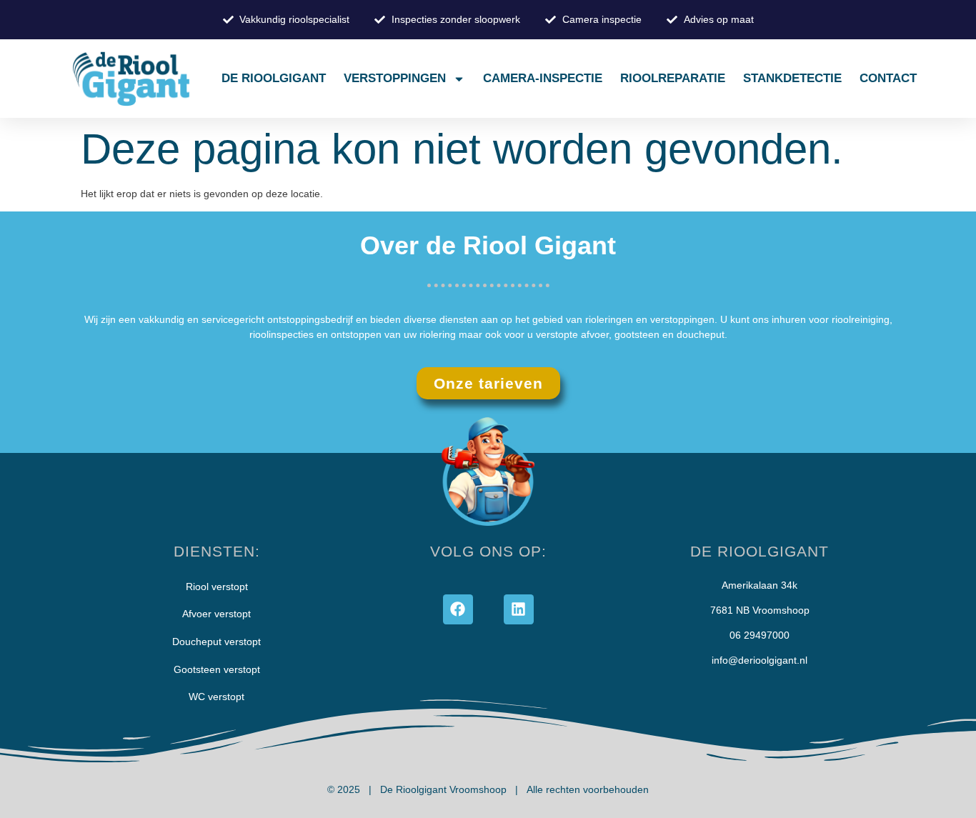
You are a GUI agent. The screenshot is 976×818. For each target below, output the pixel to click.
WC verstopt (216, 696)
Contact (888, 78)
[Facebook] (458, 609)
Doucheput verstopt (216, 641)
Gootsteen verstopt (217, 669)
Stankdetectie (792, 78)
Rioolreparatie (672, 78)
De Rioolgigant (273, 78)
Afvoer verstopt (216, 613)
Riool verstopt (217, 586)
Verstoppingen (395, 78)
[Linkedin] (519, 609)
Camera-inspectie (542, 78)
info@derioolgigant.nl (759, 660)
